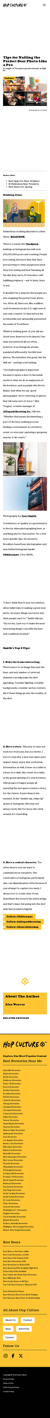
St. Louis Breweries (11, 1200)
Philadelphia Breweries (13, 1167)
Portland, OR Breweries (13, 1177)
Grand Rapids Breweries (13, 1124)
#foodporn (31, 244)
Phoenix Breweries (11, 1163)
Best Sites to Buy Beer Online (16, 1251)
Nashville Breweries (12, 1153)
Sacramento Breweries (13, 1187)
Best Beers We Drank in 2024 (15, 1258)
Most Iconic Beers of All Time (15, 1281)
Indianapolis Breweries (13, 1134)
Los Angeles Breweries (13, 1140)
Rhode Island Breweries (13, 1180)
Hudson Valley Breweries (14, 1130)
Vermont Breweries (11, 1207)
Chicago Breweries (11, 1104)
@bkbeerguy (11, 554)
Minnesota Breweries (12, 1150)
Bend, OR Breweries (12, 1084)
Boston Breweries (11, 1087)
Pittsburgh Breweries (12, 1170)
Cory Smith (29, 516)
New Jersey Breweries (13, 1160)
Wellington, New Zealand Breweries (18, 1227)
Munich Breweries (11, 1220)
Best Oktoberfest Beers (13, 1291)
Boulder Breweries (11, 1090)
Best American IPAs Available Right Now (20, 1268)
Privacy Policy (8, 1379)
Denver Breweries (11, 1120)
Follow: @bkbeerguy (20, 916)
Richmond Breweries (12, 1183)
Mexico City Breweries (13, 1143)
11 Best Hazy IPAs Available (14, 1271)
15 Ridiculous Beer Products (24, 184)
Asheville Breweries (12, 1070)
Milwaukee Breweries (12, 1147)
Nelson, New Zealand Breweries (17, 1230)
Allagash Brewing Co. (17, 411)
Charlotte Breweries (12, 1100)
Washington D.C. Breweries (15, 1210)
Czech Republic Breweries (14, 1217)
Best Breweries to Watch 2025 (16, 1265)
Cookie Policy (8, 1392)
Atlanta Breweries (11, 1074)
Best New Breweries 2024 (14, 1261)
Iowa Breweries (10, 1137)
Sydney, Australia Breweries (15, 1223)
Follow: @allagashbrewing (24, 921)
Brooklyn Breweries (11, 1094)
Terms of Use (8, 1383)
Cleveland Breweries (12, 1110)
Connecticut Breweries (13, 1114)
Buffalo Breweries (11, 1097)
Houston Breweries (11, 1127)
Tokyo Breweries (10, 1203)
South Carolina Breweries (14, 1193)
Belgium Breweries (11, 1213)
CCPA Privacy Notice (11, 1387)
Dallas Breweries (10, 1117)
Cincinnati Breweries (12, 1107)
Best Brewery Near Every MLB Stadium (20, 1295)
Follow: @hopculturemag (22, 927)
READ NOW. (18, 236)
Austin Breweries (10, 1077)
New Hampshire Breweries (15, 1157)
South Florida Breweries (13, 1197)
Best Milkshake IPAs (12, 1278)
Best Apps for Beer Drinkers (24, 181)
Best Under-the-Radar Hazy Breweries (20, 1275)
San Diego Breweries (12, 1190)
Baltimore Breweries (12, 1080)
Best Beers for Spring (20, 187)
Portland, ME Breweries (13, 1173)
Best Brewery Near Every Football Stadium (21, 1298)
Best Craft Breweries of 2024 (16, 1255)
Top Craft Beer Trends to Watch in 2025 (20, 1285)
